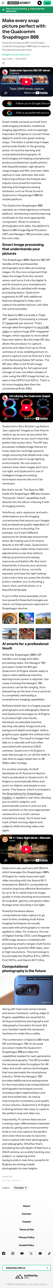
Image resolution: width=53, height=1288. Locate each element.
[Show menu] (3, 3)
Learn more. (48, 15)
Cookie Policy (26, 1245)
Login (47, 3)
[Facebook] (3, 1253)
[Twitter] (31, 1253)
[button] (26, 3)
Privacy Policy (26, 1237)
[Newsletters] (40, 1253)
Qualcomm (16, 1180)
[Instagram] (12, 1253)
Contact (26, 1213)
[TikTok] (49, 1253)
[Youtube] (21, 1253)
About (26, 1205)
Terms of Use (26, 1229)
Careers (26, 1221)
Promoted (7, 1177)
